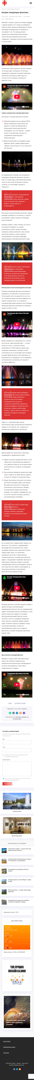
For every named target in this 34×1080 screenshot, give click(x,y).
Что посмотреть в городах (19, 703)
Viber (24, 713)
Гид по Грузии (12, 3)
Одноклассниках (17, 718)
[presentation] (27, 1012)
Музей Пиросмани (17, 836)
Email (3, 747)
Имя (3, 739)
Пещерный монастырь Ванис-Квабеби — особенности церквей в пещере (19, 901)
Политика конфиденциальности (12, 780)
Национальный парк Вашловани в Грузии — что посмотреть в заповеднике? (20, 859)
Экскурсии (6, 1053)
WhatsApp (10, 713)
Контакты (19, 1063)
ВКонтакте (13, 713)
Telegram (17, 713)
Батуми (29, 22)
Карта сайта (25, 1063)
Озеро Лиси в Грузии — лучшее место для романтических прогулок (19, 849)
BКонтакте (14, 1069)
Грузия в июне (17, 811)
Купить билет (6, 1041)
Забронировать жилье (9, 1047)
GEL (15, 952)
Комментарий (6, 759)
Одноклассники (20, 713)
